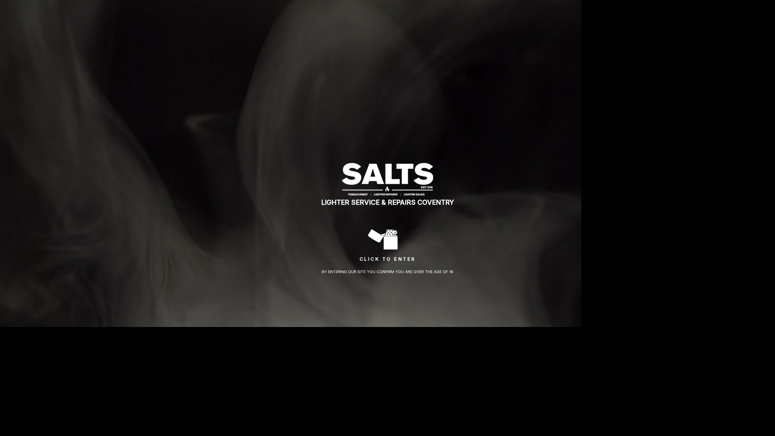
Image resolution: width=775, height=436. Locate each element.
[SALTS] (387, 179)
